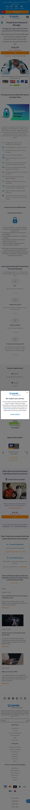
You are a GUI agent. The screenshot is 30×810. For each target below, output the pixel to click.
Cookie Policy (7, 408)
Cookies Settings (15, 414)
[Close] (27, 392)
